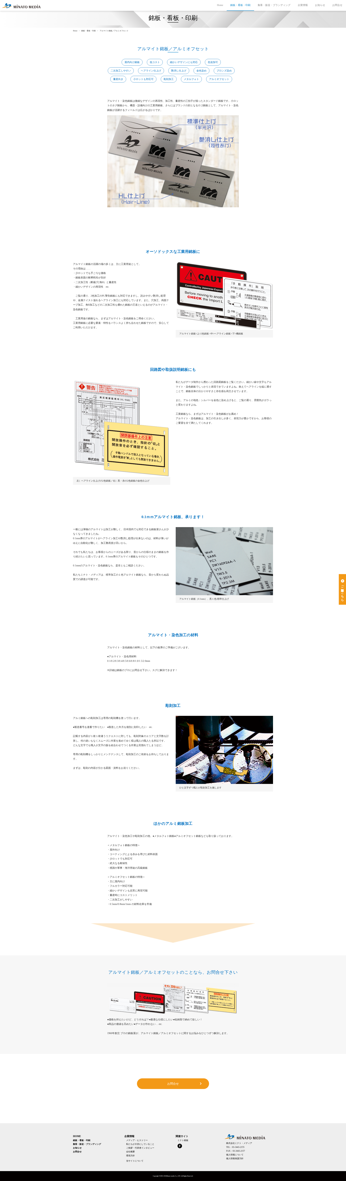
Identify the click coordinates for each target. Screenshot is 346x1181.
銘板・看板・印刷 (240, 5)
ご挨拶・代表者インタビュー (140, 1148)
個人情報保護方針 (234, 1158)
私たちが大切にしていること (140, 1144)
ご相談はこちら (342, 591)
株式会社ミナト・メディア (239, 1143)
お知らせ (320, 5)
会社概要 (130, 1152)
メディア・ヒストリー (137, 1140)
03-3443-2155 (238, 1147)
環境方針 (130, 1156)
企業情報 (303, 5)
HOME (77, 1136)
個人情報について (234, 1155)
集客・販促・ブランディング (274, 5)
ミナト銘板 (183, 1140)
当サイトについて (134, 1161)
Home (220, 5)
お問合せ (337, 5)
